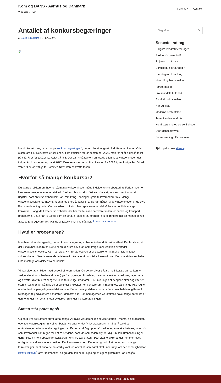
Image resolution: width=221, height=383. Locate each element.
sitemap (180, 148)
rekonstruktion (27, 352)
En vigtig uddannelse (168, 99)
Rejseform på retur (167, 61)
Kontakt (197, 8)
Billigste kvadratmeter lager (172, 49)
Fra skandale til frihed (169, 93)
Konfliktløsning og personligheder (176, 124)
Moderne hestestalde (168, 112)
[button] (187, 8)
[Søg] (199, 30)
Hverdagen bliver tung (169, 74)
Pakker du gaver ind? (168, 55)
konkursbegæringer (68, 148)
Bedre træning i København (172, 137)
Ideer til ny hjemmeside (170, 80)
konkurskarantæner (105, 221)
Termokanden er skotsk (170, 118)
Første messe (164, 86)
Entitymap (128, 378)
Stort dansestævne (167, 130)
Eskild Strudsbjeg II (31, 37)
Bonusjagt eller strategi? (170, 67)
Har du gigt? (163, 105)
